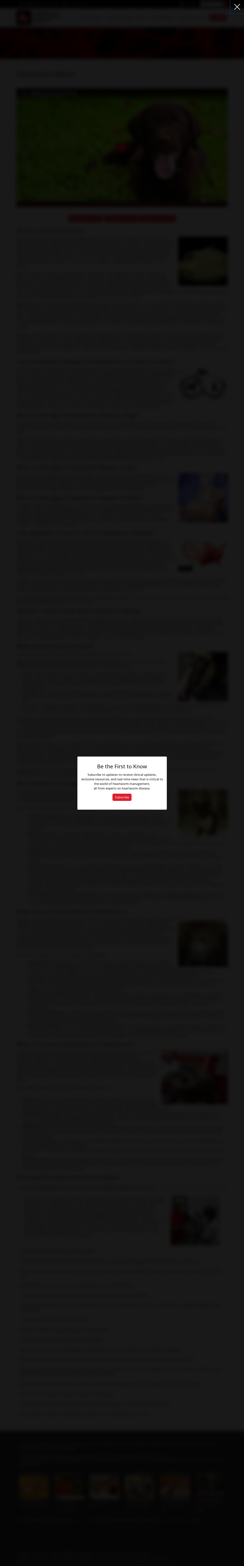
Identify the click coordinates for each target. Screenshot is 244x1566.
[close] (237, 7)
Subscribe (122, 797)
